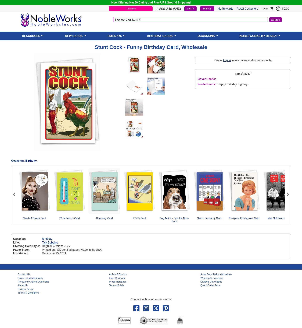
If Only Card (139, 218)
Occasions (206, 35)
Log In (190, 8)
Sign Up (207, 8)
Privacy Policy (25, 289)
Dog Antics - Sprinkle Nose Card (174, 220)
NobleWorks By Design (258, 35)
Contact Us (24, 274)
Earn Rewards (117, 278)
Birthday (31, 160)
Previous (15, 194)
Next (286, 194)
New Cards (74, 35)
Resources (31, 35)
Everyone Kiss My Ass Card (244, 218)
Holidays (115, 35)
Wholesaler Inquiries (211, 278)
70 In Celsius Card (69, 218)
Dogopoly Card (104, 218)
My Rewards (225, 8)
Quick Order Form (210, 285)
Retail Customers (247, 8)
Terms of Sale (116, 285)
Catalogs (131, 8)
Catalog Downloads (211, 281)
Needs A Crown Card (34, 218)
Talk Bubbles (50, 242)
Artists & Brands (118, 274)
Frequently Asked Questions (33, 281)
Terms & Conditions (28, 292)
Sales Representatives (30, 278)
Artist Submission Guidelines (216, 274)
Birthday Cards (160, 35)
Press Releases (117, 281)
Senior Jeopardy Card (209, 218)
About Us (23, 285)
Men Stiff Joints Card (279, 218)
